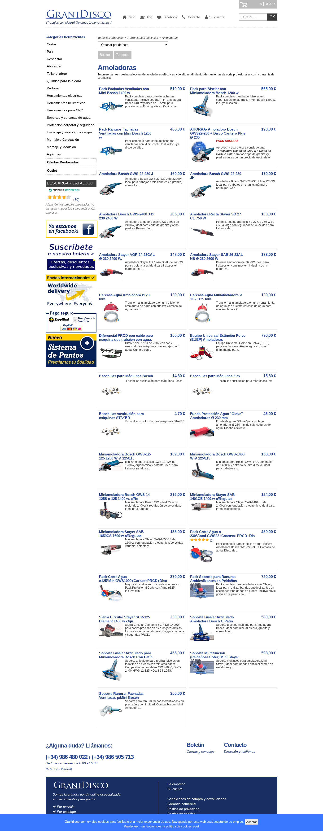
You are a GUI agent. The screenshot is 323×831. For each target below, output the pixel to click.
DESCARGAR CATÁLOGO (70, 183)
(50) (76, 199)
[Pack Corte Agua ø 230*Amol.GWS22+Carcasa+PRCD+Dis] (203, 565)
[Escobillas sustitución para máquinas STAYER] (112, 442)
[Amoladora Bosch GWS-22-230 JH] (203, 202)
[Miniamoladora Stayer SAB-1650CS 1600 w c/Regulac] (112, 560)
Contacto (193, 17)
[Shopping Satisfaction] (63, 191)
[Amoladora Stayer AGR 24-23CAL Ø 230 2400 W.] (112, 283)
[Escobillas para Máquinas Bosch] (112, 402)
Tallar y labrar (57, 73)
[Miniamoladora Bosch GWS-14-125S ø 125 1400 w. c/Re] (112, 520)
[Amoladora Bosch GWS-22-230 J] (112, 199)
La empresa (175, 784)
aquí (196, 826)
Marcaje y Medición (61, 147)
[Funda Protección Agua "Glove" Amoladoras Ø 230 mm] (203, 442)
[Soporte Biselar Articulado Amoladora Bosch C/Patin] (203, 641)
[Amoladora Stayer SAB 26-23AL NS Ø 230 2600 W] (203, 283)
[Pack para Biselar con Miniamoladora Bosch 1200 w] (203, 117)
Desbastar (54, 59)
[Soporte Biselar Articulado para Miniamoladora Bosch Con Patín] (112, 681)
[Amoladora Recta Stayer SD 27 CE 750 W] (203, 243)
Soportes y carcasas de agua (69, 117)
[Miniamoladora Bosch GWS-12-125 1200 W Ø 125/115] (112, 470)
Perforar (53, 88)
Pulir (50, 51)
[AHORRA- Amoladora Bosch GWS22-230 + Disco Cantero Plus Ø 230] (203, 162)
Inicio (131, 17)
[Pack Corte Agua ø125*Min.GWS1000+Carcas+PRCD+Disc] (112, 605)
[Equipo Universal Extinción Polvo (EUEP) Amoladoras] (203, 364)
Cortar (51, 44)
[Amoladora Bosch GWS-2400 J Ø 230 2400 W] (112, 243)
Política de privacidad (182, 809)
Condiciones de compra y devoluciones (196, 799)
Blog (148, 17)
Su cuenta (216, 17)
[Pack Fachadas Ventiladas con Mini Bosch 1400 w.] (112, 117)
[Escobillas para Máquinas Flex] (203, 402)
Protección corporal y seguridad (70, 125)
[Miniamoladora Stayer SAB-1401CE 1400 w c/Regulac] (203, 511)
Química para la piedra (64, 81)
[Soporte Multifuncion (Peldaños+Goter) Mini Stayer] (203, 674)
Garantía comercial (181, 804)
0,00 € (270, 4)
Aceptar (251, 822)
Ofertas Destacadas (63, 162)
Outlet (52, 170)
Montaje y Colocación (63, 139)
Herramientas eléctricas (64, 95)
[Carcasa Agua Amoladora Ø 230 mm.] (112, 323)
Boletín (195, 745)
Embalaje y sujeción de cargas (69, 132)
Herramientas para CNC (65, 110)
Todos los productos (110, 37)
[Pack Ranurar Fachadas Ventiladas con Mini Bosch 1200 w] (112, 162)
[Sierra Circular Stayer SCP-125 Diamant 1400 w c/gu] (112, 636)
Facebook (169, 17)
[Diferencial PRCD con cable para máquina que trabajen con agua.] (112, 364)
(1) (212, 540)
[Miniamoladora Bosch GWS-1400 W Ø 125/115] (203, 483)
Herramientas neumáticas (66, 103)
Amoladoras (170, 37)
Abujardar (54, 66)
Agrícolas (54, 154)
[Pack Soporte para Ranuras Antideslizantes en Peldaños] (203, 597)
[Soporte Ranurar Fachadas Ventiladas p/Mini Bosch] (112, 722)
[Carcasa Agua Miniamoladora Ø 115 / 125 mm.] (203, 323)
